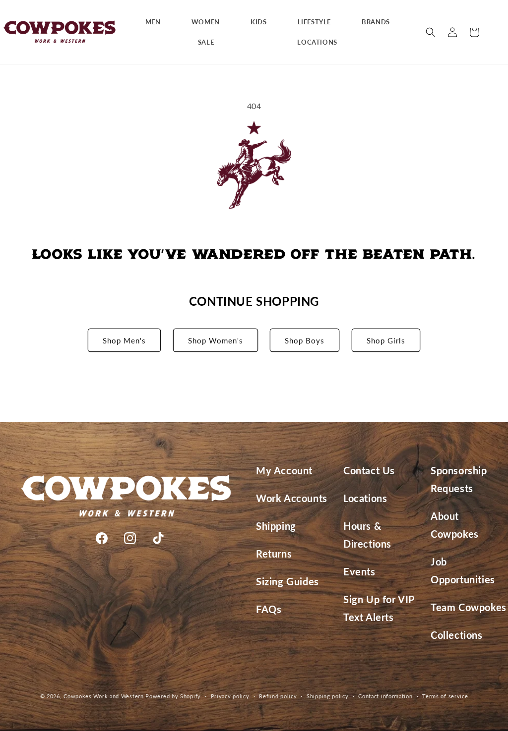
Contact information (385, 696)
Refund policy (278, 696)
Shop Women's (215, 340)
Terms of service (445, 696)
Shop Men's (124, 340)
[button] (156, 22)
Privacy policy (230, 696)
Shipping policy (328, 696)
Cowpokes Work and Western (104, 696)
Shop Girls (386, 340)
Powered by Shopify (173, 696)
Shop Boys (304, 340)
